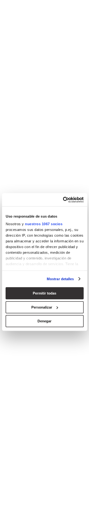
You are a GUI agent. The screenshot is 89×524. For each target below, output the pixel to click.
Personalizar (41, 307)
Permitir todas (44, 293)
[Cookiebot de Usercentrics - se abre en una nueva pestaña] (63, 200)
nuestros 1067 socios (43, 224)
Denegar (44, 321)
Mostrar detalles (60, 279)
